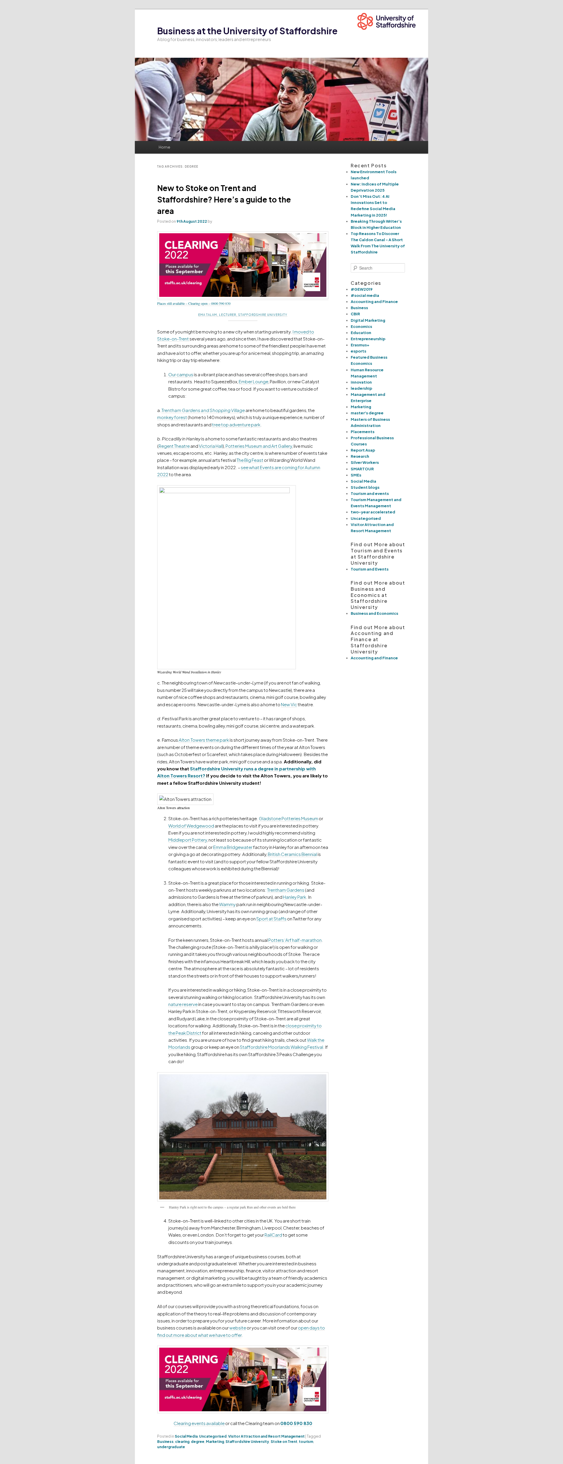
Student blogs (365, 487)
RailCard (273, 1234)
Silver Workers (365, 462)
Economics (361, 326)
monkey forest (172, 417)
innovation (361, 382)
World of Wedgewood (191, 825)
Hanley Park (294, 897)
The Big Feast (250, 460)
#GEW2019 (361, 289)
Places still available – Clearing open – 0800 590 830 (193, 303)
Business (165, 1441)
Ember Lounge (253, 381)
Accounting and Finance (374, 301)
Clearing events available (199, 1423)
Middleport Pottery (187, 839)
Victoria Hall (211, 446)
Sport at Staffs (271, 918)
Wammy (227, 904)
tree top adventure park (236, 424)
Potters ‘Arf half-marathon (295, 940)
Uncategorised (213, 1436)
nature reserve (183, 1004)
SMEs (356, 475)
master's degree (367, 413)
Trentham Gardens (285, 890)
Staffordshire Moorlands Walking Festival (281, 1047)
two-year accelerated (373, 512)
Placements (362, 431)
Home (164, 147)
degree (197, 1441)
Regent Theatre (174, 446)
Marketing (215, 1441)
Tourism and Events (370, 569)
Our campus (180, 374)
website (237, 1327)
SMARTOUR (362, 469)
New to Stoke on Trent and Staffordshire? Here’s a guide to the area (224, 199)
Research (360, 456)
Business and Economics (374, 613)
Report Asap (363, 450)
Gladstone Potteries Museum (288, 818)
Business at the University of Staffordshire (247, 30)
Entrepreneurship (368, 338)
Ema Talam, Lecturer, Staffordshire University (242, 314)
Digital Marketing (368, 320)
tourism (306, 1441)
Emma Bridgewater (232, 847)
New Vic (289, 704)
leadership (361, 388)
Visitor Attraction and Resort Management (266, 1436)
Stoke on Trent (284, 1441)
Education (361, 332)
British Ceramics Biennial (292, 854)
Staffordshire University (247, 1441)
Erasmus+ (360, 345)
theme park (204, 740)
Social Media (186, 1436)
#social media (365, 295)
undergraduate (171, 1447)
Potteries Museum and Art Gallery (258, 446)
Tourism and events (370, 493)
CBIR (355, 313)
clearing (182, 1441)
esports (358, 351)
